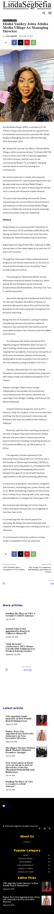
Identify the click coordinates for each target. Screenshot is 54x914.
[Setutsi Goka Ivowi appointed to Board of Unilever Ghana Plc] (42, 633)
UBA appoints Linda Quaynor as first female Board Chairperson (19, 718)
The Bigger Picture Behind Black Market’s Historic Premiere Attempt (20, 750)
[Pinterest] (27, 42)
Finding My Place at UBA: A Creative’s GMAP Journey (20, 614)
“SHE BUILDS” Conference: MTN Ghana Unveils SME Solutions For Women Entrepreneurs (20, 648)
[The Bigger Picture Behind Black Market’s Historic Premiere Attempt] (41, 751)
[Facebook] (14, 42)
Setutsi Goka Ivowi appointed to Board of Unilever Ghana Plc (18, 631)
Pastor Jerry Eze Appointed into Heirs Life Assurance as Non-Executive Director (20, 735)
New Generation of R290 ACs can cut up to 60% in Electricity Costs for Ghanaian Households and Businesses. (20, 768)
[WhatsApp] (33, 42)
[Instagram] (44, 828)
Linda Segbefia (11, 36)
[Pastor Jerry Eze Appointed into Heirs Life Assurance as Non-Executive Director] (41, 735)
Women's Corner (9, 20)
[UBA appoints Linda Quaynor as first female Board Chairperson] (41, 720)
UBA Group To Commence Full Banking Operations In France (39, 569)
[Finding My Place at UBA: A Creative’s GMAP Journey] (42, 617)
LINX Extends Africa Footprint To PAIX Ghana (14, 568)
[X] (20, 42)
